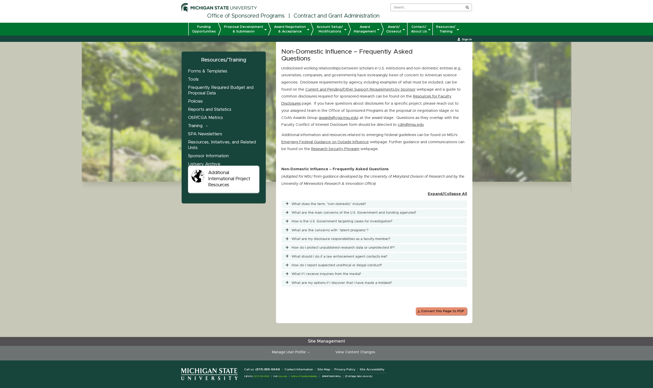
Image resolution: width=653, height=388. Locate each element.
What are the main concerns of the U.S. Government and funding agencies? (354, 212)
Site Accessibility (372, 369)
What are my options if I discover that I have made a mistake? (342, 283)
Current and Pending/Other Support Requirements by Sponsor (360, 89)
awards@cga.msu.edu (338, 118)
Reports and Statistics (209, 109)
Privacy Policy (344, 369)
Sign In (467, 39)
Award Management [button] (365, 29)
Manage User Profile (290, 352)
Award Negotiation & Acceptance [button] (290, 29)
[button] (184, 30)
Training (195, 126)
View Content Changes (355, 352)
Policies (195, 101)
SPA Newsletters (205, 134)
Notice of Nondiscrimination (304, 376)
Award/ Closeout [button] (393, 29)
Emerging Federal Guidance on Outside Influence (325, 142)
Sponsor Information (208, 156)
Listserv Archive (204, 164)
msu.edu (282, 376)
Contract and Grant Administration (337, 16)
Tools (193, 79)
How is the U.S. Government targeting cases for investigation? (342, 221)
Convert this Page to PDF (442, 311)
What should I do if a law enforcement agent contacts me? (339, 256)
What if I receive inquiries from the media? (326, 274)
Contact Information (298, 369)
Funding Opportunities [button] (204, 29)
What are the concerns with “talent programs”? (330, 230)
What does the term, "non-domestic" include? (329, 204)
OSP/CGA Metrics (205, 117)
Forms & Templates (207, 71)
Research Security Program (335, 149)
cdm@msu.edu (411, 125)
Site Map (323, 369)
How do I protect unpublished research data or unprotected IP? (343, 247)
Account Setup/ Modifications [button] (330, 29)
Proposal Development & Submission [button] (243, 29)
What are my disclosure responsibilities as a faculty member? (341, 239)
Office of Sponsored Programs (246, 16)
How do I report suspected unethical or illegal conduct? (337, 265)
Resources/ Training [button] (446, 29)
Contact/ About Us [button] (419, 29)
